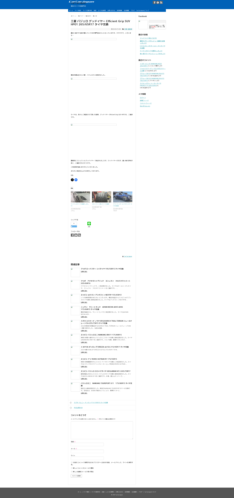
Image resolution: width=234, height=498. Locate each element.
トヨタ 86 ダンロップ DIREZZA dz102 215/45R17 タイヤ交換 (105, 347)
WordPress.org (145, 106)
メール (74, 449)
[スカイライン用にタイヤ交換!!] (101, 197)
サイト (73, 456)
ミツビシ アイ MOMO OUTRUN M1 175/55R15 (99, 359)
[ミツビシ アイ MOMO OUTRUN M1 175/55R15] (75, 362)
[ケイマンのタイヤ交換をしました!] (80, 197)
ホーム (71, 10)
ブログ (133, 10)
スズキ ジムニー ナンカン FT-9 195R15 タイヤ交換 (91, 403)
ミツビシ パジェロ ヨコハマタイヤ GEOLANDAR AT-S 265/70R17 (105, 371)
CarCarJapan (78, 3)
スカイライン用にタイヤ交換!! (100, 204)
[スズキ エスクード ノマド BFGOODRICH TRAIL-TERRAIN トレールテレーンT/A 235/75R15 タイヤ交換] (75, 324)
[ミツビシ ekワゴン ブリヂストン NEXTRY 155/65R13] (75, 298)
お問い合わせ (111, 10)
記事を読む (84, 271)
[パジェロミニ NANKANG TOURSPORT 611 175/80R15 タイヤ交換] (75, 387)
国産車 (130, 29)
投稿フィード (144, 100)
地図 (95, 10)
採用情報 (119, 10)
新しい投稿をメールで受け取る (83, 472)
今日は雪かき (78, 408)
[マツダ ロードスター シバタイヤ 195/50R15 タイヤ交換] (75, 272)
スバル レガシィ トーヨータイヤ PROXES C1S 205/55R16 (150, 84)
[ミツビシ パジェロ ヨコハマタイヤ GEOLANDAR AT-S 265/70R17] (75, 374)
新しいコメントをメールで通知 (83, 468)
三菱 (125, 29)
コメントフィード (146, 103)
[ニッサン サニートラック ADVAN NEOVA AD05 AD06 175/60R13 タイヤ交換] (75, 310)
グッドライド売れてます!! (148, 38)
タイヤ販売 (78, 10)
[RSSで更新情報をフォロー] (161, 2)
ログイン (143, 98)
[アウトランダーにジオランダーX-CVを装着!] (122, 197)
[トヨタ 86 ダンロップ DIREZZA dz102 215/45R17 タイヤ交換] (75, 350)
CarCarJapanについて (142, 10)
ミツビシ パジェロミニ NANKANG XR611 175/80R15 (101, 335)
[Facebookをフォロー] (154, 2)
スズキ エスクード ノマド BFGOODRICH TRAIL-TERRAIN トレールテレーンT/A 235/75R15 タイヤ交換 (106, 322)
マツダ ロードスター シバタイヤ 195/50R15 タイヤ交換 (103, 269)
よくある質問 (102, 10)
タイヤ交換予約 (87, 10)
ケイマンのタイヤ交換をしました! (151, 51)
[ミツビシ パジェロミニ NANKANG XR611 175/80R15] (75, 338)
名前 (73, 442)
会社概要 (126, 10)
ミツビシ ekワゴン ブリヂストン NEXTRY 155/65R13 (101, 295)
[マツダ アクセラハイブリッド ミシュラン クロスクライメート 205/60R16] (75, 284)
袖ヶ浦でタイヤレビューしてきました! (152, 54)
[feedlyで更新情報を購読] (157, 2)
